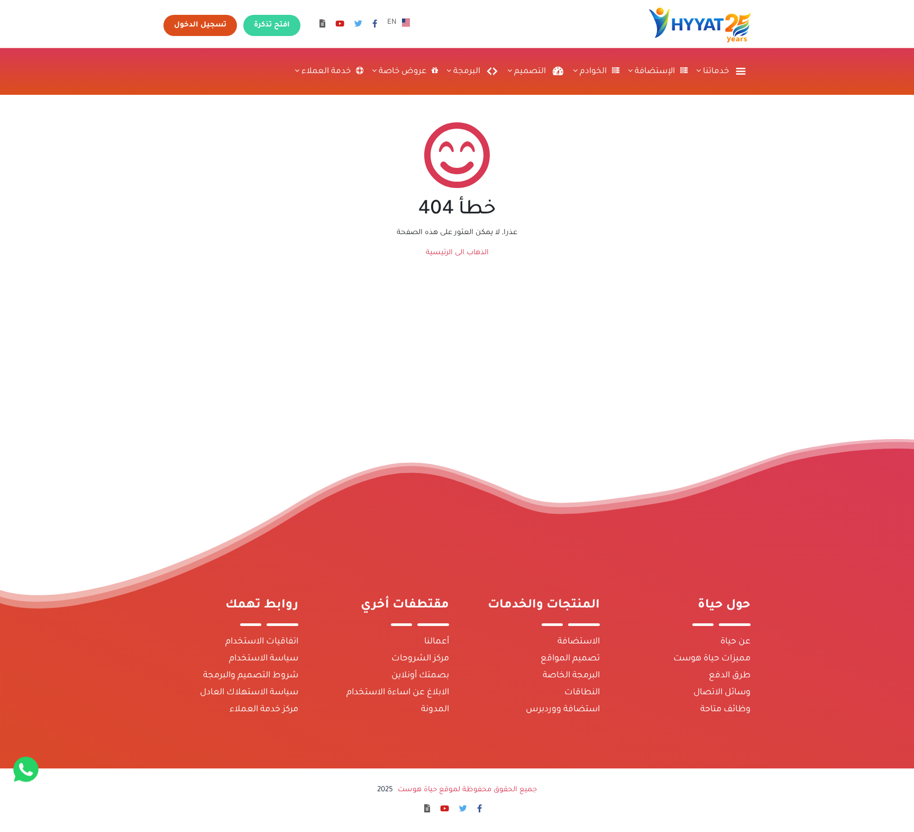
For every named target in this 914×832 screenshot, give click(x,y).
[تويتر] (358, 25)
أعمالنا (436, 642)
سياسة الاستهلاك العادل (249, 692)
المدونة (435, 709)
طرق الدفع (730, 676)
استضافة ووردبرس (563, 709)
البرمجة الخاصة (571, 676)
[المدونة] (322, 25)
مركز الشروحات (420, 659)
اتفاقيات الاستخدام (261, 642)
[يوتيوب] (339, 25)
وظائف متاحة (725, 709)
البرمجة (465, 71)
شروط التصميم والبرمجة (250, 676)
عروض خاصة (401, 71)
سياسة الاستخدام (263, 659)
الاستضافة (578, 642)
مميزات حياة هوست (712, 659)
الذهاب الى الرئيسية (457, 253)
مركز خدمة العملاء (264, 709)
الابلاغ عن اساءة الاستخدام (397, 692)
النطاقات (582, 692)
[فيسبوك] (374, 25)
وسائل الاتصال (722, 692)
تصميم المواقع (570, 659)
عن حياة (735, 642)
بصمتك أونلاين (420, 676)
